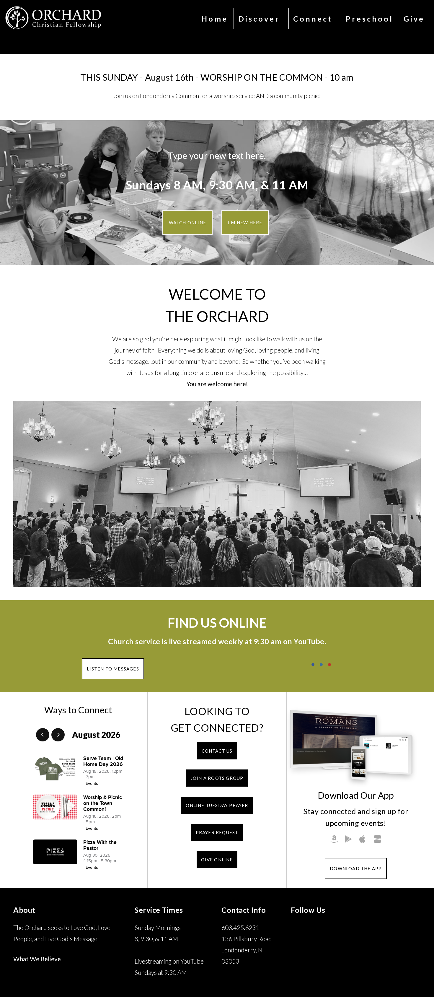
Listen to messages (113, 668)
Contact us (217, 751)
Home (214, 18)
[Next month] (58, 734)
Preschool (369, 18)
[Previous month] (42, 734)
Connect (314, 18)
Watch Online (187, 222)
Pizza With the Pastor (100, 845)
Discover (260, 18)
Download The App (356, 868)
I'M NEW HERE (245, 222)
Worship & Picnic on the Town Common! (102, 803)
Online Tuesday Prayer (217, 805)
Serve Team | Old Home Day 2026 (103, 761)
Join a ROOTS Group (217, 778)
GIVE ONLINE (217, 859)
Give (414, 18)
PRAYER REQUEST (217, 832)
